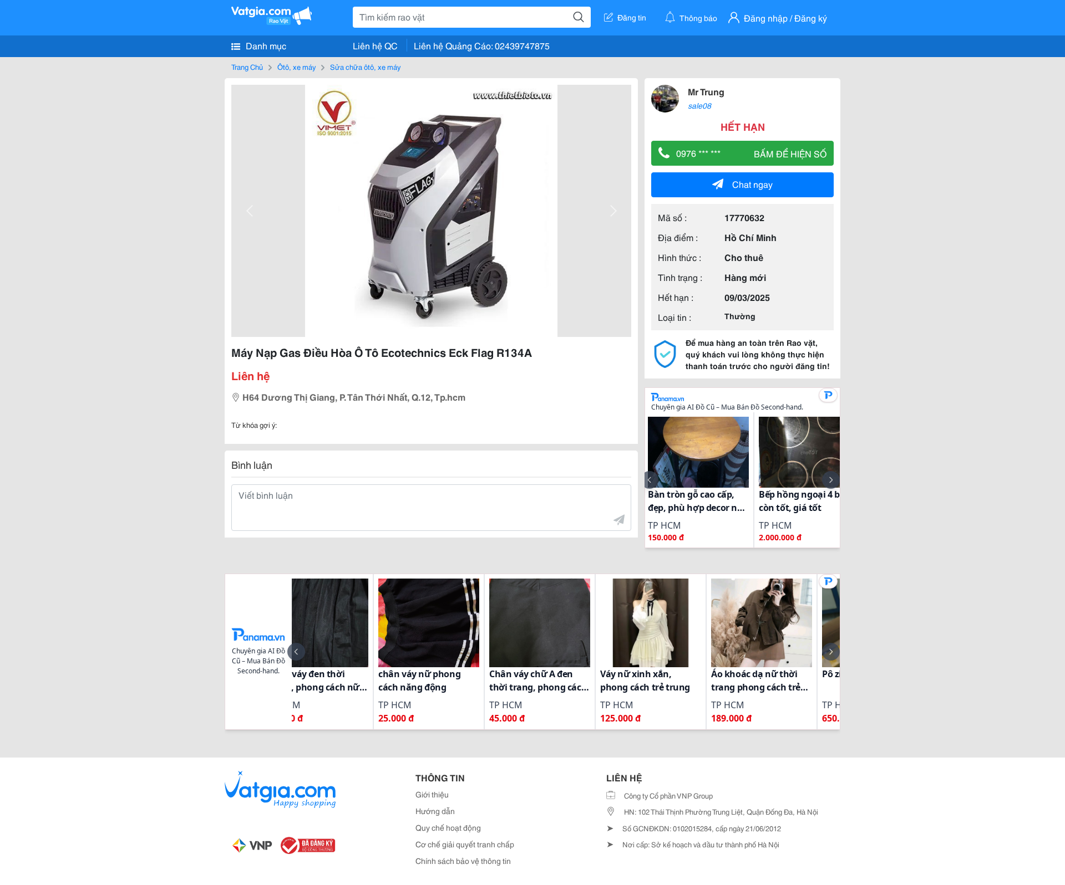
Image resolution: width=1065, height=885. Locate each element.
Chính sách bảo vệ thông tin (463, 860)
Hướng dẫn (435, 810)
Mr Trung (706, 91)
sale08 (699, 105)
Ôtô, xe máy (296, 66)
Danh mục (265, 45)
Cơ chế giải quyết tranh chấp (464, 844)
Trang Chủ (247, 66)
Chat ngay (752, 183)
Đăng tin (631, 17)
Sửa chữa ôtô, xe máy (365, 66)
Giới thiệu (432, 794)
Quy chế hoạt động (448, 827)
